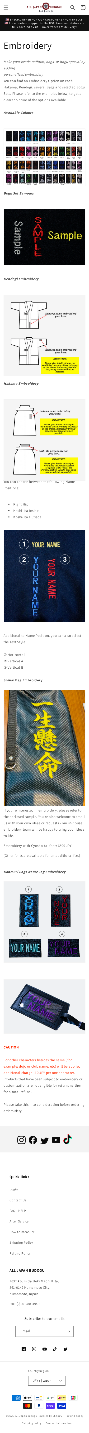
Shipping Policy (21, 1242)
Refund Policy (20, 1253)
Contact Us (17, 1200)
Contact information (58, 1423)
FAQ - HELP (17, 1211)
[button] (6, 7)
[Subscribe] (68, 1331)
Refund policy (74, 1415)
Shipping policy (32, 1423)
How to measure (22, 1232)
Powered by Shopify (50, 1415)
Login (13, 1189)
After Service (19, 1221)
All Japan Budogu (26, 1415)
